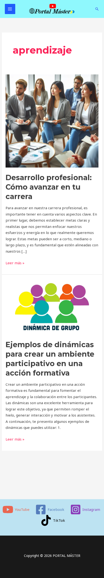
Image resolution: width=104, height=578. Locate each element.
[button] (97, 9)
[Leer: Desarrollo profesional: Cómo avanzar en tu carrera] (52, 120)
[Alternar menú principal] (10, 9)
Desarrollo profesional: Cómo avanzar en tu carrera (49, 187)
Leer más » (15, 262)
